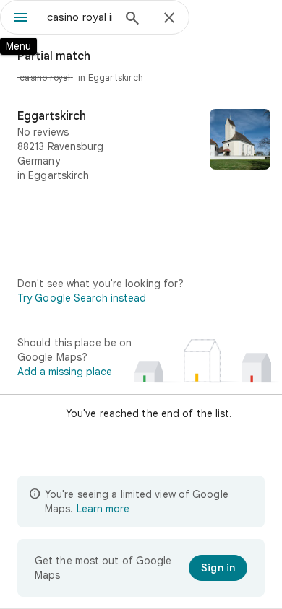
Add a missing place (64, 371)
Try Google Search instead (82, 298)
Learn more (103, 508)
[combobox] (79, 17)
